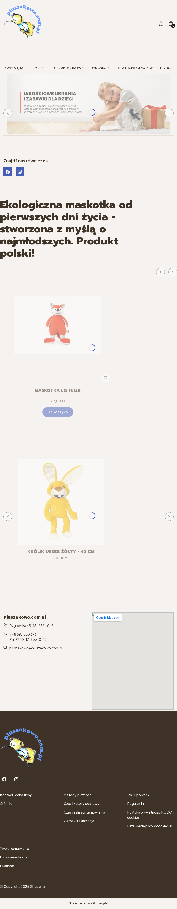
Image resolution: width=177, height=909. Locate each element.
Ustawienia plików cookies (148, 826)
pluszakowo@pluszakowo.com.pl (36, 648)
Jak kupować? (138, 795)
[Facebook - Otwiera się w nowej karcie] (7, 171)
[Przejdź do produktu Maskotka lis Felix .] (58, 325)
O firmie (6, 803)
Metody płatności (78, 795)
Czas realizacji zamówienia (84, 812)
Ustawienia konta (14, 857)
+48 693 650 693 (22, 634)
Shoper (36, 886)
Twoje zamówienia (14, 848)
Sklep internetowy (87, 903)
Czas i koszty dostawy (81, 803)
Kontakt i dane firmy (16, 795)
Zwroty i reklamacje (79, 821)
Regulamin (135, 803)
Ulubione (7, 865)
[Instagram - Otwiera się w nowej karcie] (20, 171)
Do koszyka (58, 412)
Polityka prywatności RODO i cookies (150, 815)
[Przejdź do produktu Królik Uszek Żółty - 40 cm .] (61, 502)
